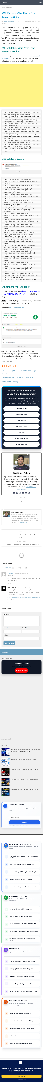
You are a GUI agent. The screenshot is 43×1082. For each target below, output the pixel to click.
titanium (10, 573)
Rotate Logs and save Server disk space (17, 377)
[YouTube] (26, 493)
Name (6, 628)
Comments (8, 568)
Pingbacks (22, 568)
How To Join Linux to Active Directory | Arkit (24, 789)
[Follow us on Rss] (27, 652)
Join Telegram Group (21, 438)
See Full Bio (20, 489)
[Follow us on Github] (37, 652)
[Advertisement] (21, 85)
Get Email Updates (21, 409)
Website (6, 635)
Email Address (12, 814)
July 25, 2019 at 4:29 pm (24, 587)
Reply (9, 584)
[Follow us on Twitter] (40, 652)
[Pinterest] (23, 493)
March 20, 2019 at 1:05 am (21, 573)
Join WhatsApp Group (21, 444)
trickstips (10, 7)
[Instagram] (20, 493)
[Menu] (40, 2)
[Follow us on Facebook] (34, 652)
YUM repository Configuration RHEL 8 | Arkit (24, 769)
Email (24, 628)
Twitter (21, 432)
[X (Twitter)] (17, 493)
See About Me (31, 487)
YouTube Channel (21, 426)
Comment (7, 614)
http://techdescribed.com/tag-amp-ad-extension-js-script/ (24, 597)
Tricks (4, 7)
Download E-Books (21, 414)
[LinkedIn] (29, 493)
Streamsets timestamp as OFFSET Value (23, 759)
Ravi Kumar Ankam (8, 21)
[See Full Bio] (26, 489)
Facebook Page (21, 420)
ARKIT (4, 2)
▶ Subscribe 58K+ (21, 670)
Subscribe (24, 822)
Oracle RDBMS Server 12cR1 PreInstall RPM (24, 779)
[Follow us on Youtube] (24, 652)
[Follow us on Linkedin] (31, 652)
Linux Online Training (10, 381)
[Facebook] (14, 493)
